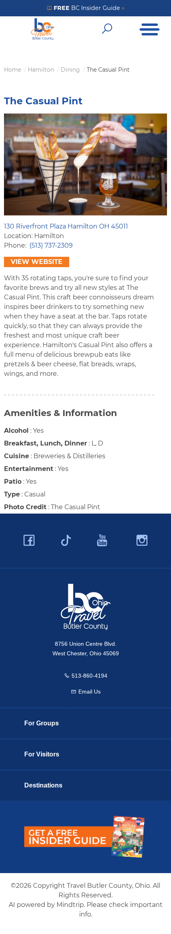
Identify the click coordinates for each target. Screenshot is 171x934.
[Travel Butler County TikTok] (66, 537)
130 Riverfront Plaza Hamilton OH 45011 (66, 226)
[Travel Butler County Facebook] (29, 540)
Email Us (89, 691)
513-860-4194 (89, 675)
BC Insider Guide (88, 8)
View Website (36, 262)
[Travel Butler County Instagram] (142, 540)
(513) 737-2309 (51, 245)
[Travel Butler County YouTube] (103, 540)
